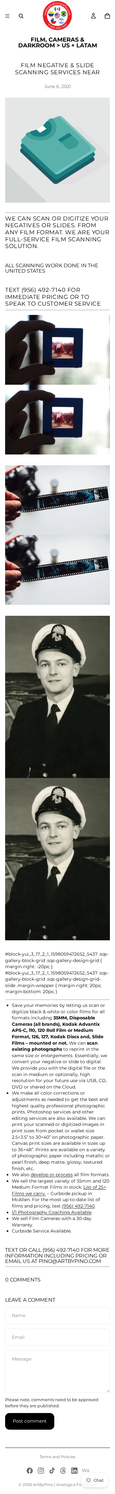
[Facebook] (30, 1470)
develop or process (52, 1174)
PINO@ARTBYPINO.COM (70, 1261)
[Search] (21, 16)
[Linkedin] (74, 1470)
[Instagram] (41, 1470)
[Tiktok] (52, 1470)
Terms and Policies (57, 1456)
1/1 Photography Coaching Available (51, 1212)
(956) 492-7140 (43, 289)
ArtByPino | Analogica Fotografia (64, 1484)
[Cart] (107, 16)
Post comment (30, 1421)
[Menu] (7, 16)
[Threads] (63, 1470)
